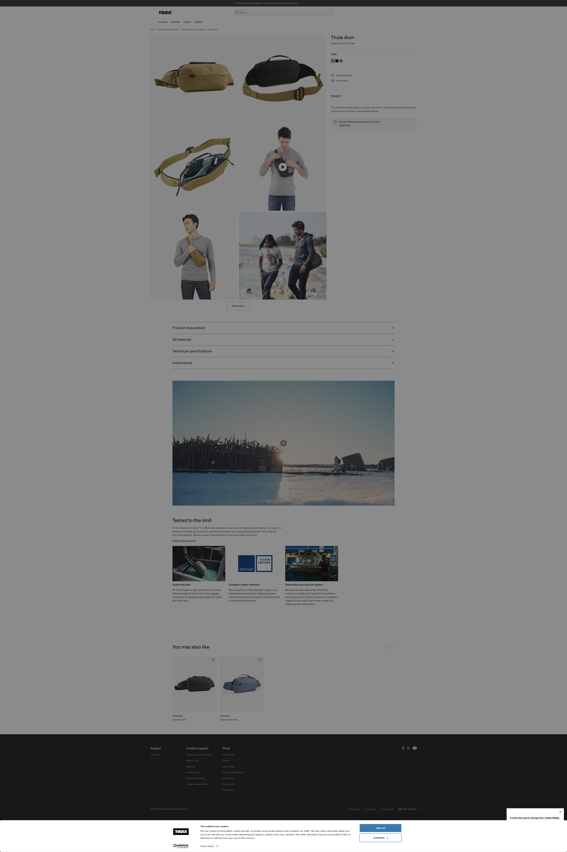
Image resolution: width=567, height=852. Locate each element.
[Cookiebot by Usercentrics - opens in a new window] (181, 846)
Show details (207, 846)
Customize (378, 837)
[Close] (560, 812)
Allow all (380, 828)
